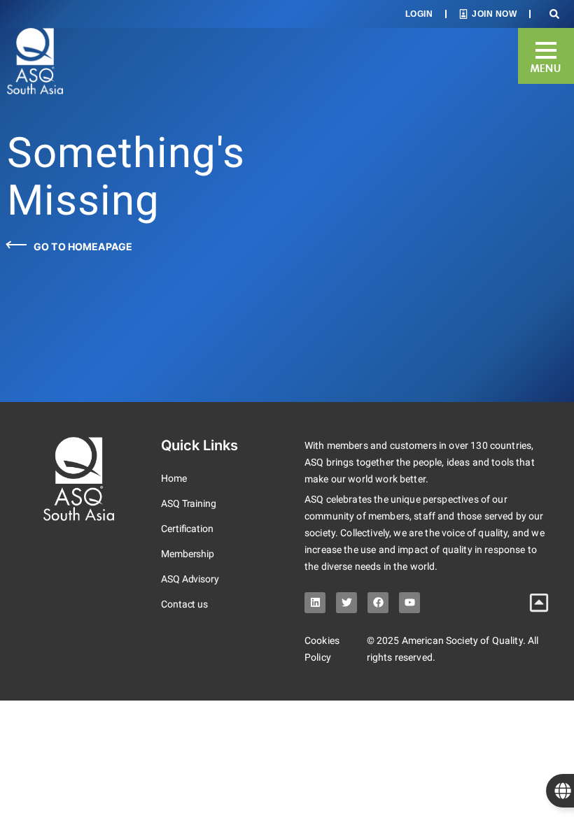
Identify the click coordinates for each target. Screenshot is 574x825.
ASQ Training (188, 503)
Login (419, 14)
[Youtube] (409, 602)
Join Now (494, 14)
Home (174, 478)
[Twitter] (346, 602)
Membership (187, 553)
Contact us (184, 604)
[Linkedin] (315, 602)
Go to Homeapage (83, 246)
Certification (187, 528)
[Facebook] (378, 602)
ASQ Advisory (190, 578)
